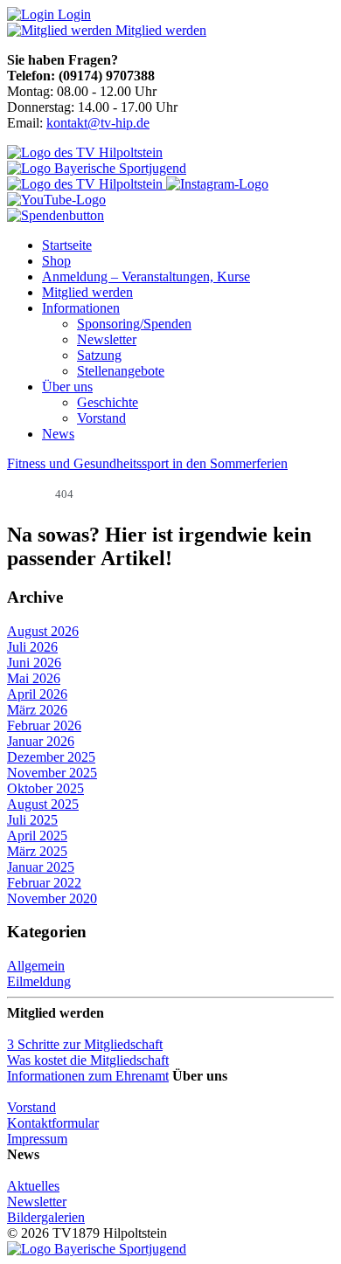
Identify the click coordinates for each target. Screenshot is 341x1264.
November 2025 (52, 772)
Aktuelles (33, 1185)
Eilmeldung (39, 981)
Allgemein (36, 965)
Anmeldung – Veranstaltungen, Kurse (146, 276)
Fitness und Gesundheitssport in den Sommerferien (147, 463)
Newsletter (106, 339)
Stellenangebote (120, 370)
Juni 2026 (34, 662)
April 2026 (37, 694)
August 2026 (43, 631)
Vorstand (101, 418)
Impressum (37, 1138)
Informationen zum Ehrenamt (88, 1075)
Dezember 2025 (51, 756)
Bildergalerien (46, 1217)
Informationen (81, 307)
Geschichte (107, 402)
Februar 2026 (44, 725)
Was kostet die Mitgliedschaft (88, 1060)
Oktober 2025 (45, 788)
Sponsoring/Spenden (134, 323)
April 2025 (37, 835)
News (58, 433)
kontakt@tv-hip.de (98, 122)
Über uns (67, 386)
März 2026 (37, 709)
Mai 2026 (33, 678)
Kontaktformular (53, 1122)
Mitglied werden (87, 292)
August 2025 (43, 804)
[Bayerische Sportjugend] (96, 1248)
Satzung (99, 355)
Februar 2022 (44, 882)
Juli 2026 (32, 646)
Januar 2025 (40, 867)
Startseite (67, 245)
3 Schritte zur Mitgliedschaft (85, 1044)
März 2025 (37, 851)
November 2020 (52, 898)
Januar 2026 (40, 741)
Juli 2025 (32, 819)
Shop (56, 260)
